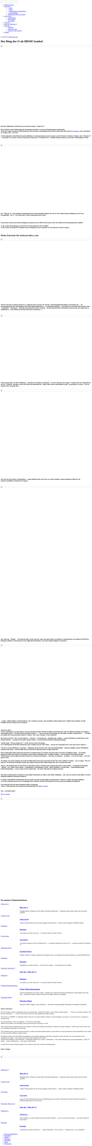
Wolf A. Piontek (5, 794)
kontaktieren (75, 131)
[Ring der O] (5, 904)
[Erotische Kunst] (6, 948)
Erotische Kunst (26, 951)
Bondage (23, 929)
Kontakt (23, 1126)
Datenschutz (7, 1143)
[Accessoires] (5, 936)
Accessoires (24, 940)
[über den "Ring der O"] (8, 968)
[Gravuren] (4, 1092)
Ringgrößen (7, 1135)
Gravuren (23, 1095)
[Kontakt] (4, 1122)
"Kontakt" (45, 786)
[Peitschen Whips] (6, 997)
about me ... (24, 1114)
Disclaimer (7, 1140)
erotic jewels (24, 919)
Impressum (7, 1139)
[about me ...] (5, 1111)
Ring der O (24, 907)
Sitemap (6, 1137)
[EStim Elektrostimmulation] (9, 985)
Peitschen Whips (26, 1001)
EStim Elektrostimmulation (30, 989)
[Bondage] (4, 926)
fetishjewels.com (13, 37)
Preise (6, 1142)
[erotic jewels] (5, 916)
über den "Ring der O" (28, 972)
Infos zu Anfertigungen (10, 1134)
